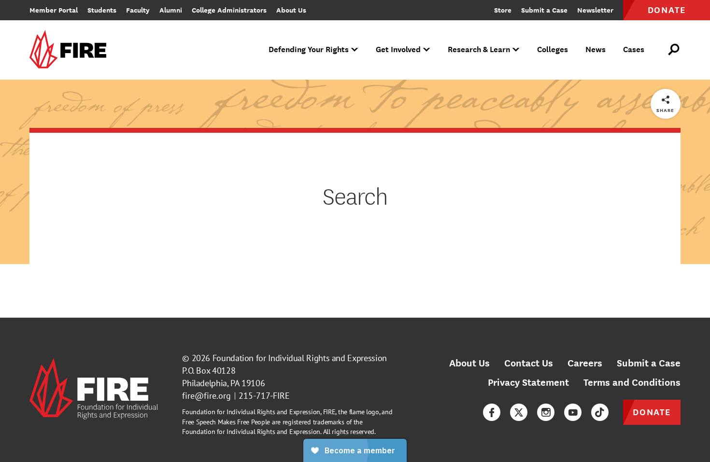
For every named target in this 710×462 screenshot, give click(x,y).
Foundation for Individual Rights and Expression (300, 358)
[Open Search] (674, 49)
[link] (71, 50)
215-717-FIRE (264, 395)
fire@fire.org (206, 395)
